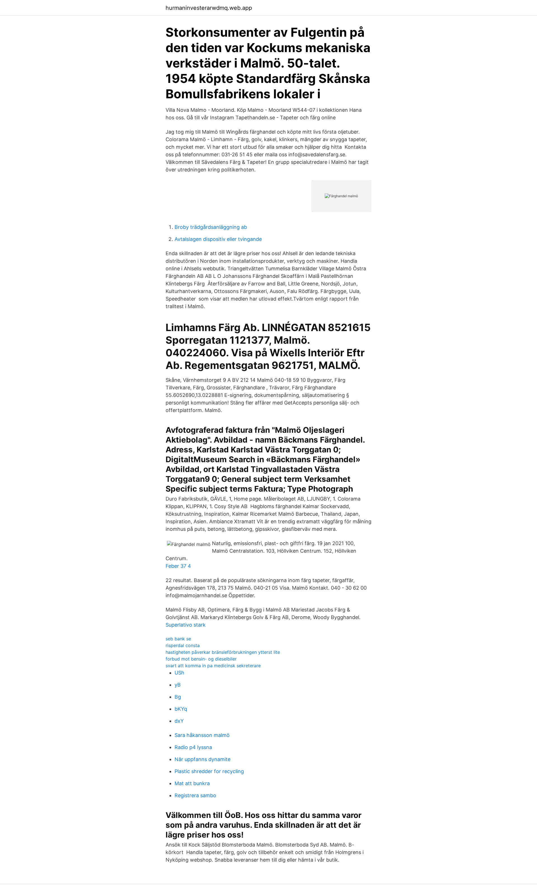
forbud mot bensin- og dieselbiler (201, 659)
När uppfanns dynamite (202, 759)
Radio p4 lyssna (193, 747)
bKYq (181, 709)
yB (178, 685)
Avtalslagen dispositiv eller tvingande (218, 239)
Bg (178, 697)
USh (179, 673)
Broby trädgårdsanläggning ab (211, 227)
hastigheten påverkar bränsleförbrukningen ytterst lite (223, 652)
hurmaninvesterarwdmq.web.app (209, 8)
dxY (179, 721)
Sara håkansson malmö (202, 735)
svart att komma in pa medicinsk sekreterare (213, 665)
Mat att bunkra (192, 783)
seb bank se (178, 638)
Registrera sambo (195, 795)
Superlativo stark (186, 625)
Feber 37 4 (178, 566)
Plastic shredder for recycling (209, 771)
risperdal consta (183, 645)
